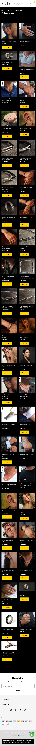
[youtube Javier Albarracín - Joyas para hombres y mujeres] (20, 710)
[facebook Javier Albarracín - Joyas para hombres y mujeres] (15, 710)
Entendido (27, 742)
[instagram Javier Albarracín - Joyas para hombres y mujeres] (11, 710)
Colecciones (9, 10)
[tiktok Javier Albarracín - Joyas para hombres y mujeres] (25, 710)
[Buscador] (30, 4)
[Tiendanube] (18, 736)
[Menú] (2, 4)
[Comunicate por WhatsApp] (32, 734)
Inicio (2, 10)
